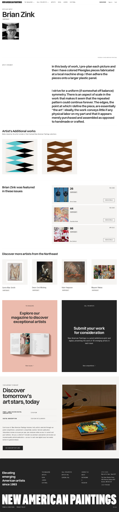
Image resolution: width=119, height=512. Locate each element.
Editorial (44, 482)
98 (71, 228)
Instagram (85, 477)
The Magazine (46, 472)
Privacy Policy (21, 507)
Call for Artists (67, 472)
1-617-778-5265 (105, 484)
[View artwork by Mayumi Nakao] (104, 272)
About (83, 474)
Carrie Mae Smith (8, 288)
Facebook (84, 482)
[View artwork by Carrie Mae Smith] (15, 272)
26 (71, 188)
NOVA (43, 477)
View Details (109, 200)
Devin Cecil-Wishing (39, 288)
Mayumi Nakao (97, 288)
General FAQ (65, 477)
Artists (44, 474)
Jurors (44, 480)
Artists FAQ (65, 474)
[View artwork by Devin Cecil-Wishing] (44, 272)
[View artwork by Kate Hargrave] (74, 272)
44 (71, 208)
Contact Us (85, 472)
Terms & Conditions (8, 507)
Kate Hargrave (67, 288)
